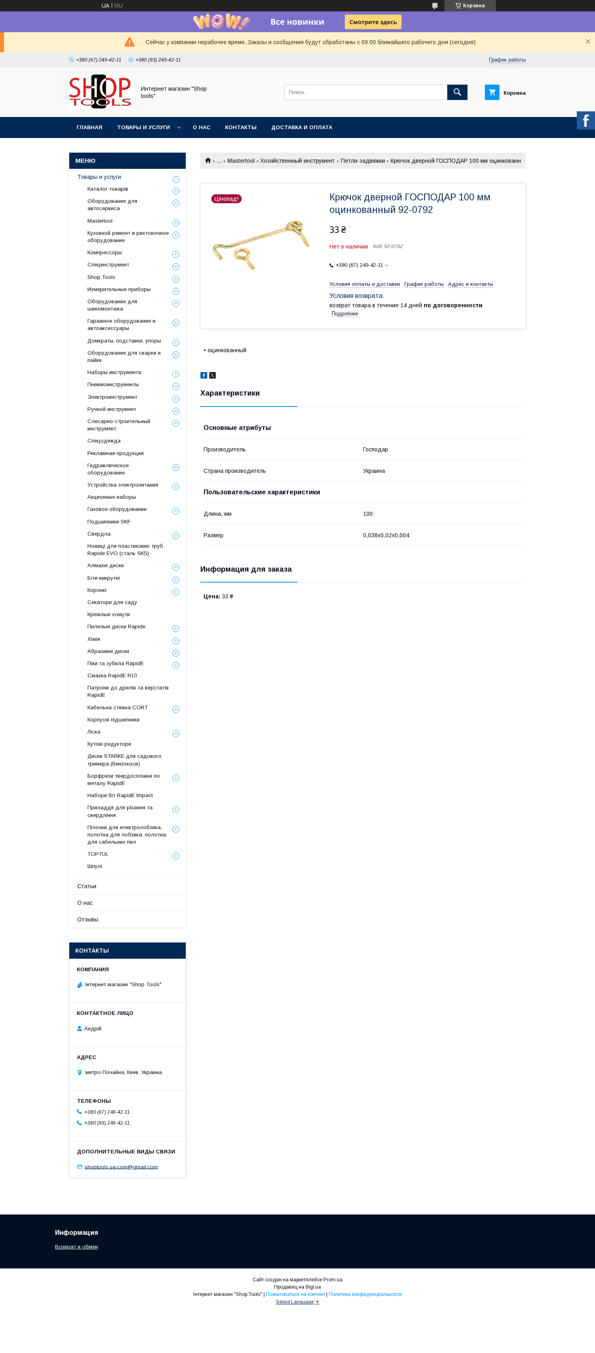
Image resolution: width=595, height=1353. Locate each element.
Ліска (93, 732)
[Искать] (457, 92)
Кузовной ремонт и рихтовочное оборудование (128, 236)
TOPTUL (97, 854)
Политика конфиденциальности (365, 1294)
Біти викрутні (103, 578)
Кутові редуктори (109, 744)
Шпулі (94, 866)
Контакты (241, 127)
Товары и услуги (143, 127)
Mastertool (241, 160)
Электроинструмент (112, 397)
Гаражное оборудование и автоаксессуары (121, 324)
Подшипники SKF (109, 522)
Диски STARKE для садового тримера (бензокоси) (124, 759)
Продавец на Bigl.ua (297, 1287)
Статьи (86, 886)
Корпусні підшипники (113, 720)
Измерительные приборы (119, 289)
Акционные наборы (111, 497)
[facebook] (203, 376)
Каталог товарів (107, 189)
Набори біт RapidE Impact (120, 795)
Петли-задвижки (363, 160)
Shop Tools (101, 277)
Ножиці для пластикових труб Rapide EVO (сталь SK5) (125, 549)
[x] (212, 376)
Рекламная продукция (115, 453)
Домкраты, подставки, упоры (124, 341)
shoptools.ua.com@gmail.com (121, 1167)
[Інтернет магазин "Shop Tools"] (100, 106)
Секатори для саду (112, 602)
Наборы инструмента (114, 372)
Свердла (98, 534)
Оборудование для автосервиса (112, 204)
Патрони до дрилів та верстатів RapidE (128, 691)
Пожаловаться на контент (295, 1294)
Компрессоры (104, 252)
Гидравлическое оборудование (108, 469)
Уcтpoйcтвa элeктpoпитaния (122, 485)
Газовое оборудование (117, 509)
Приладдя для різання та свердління (120, 811)
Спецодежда (104, 441)
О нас (201, 127)
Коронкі (96, 590)
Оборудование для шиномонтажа (112, 305)
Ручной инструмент (111, 409)
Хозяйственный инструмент (297, 160)
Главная (89, 127)
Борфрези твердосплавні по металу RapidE (123, 779)
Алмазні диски (105, 565)
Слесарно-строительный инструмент (118, 425)
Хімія (93, 639)
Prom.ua (332, 1280)
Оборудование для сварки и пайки (124, 356)
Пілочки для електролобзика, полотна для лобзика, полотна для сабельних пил (126, 834)
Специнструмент (108, 265)
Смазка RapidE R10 (112, 675)
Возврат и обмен (76, 1247)
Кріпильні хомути (108, 614)
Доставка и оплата (301, 127)
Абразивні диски (108, 651)
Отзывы (87, 919)
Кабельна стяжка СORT (117, 707)
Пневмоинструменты (113, 384)
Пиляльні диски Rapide (116, 626)
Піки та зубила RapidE (115, 663)
